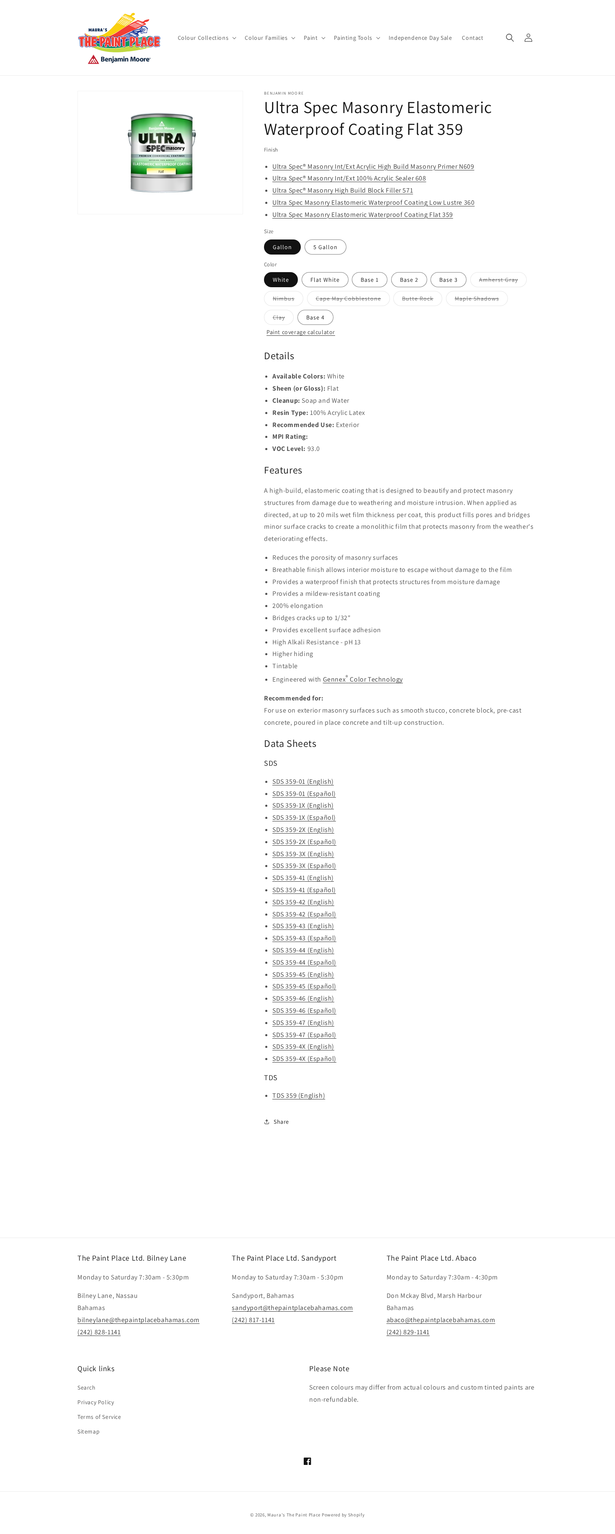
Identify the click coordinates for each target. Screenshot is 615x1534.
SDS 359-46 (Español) (304, 1010)
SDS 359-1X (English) (303, 805)
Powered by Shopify (343, 1515)
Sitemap (88, 1431)
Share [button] (281, 1121)
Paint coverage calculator (300, 332)
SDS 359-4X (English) (303, 1046)
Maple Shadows (481, 300)
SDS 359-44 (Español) (304, 962)
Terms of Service (99, 1417)
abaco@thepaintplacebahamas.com (441, 1319)
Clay (283, 319)
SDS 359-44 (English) (303, 950)
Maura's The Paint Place (293, 1515)
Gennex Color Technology (363, 679)
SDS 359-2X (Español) (304, 841)
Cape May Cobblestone (353, 300)
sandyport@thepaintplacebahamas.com (292, 1307)
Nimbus (288, 300)
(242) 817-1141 (253, 1319)
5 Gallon (325, 247)
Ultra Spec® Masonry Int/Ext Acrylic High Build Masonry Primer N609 (373, 166)
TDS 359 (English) (298, 1095)
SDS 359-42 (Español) (304, 914)
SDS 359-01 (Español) (304, 793)
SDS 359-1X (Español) (304, 817)
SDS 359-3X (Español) (304, 865)
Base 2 (409, 279)
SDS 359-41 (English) (303, 877)
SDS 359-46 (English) (303, 998)
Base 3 (448, 279)
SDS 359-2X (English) (303, 829)
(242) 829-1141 (408, 1332)
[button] (206, 37)
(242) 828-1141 (98, 1332)
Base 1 (370, 279)
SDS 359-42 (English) (303, 902)
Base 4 (315, 317)
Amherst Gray (503, 281)
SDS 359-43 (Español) (304, 938)
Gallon (282, 247)
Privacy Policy (95, 1402)
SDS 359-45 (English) (303, 974)
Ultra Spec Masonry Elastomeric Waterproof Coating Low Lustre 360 (373, 202)
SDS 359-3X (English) (303, 853)
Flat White (325, 279)
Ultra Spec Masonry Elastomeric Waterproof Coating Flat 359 (362, 214)
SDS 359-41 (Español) (304, 889)
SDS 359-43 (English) (303, 925)
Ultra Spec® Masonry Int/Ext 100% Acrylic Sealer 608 (349, 178)
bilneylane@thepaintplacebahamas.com (138, 1319)
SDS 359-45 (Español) (304, 986)
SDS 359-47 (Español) (304, 1034)
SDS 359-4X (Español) (304, 1058)
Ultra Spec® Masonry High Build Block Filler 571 (342, 190)
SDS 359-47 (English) (303, 1022)
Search (86, 1387)
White (281, 279)
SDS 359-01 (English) (303, 781)
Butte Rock (422, 300)
